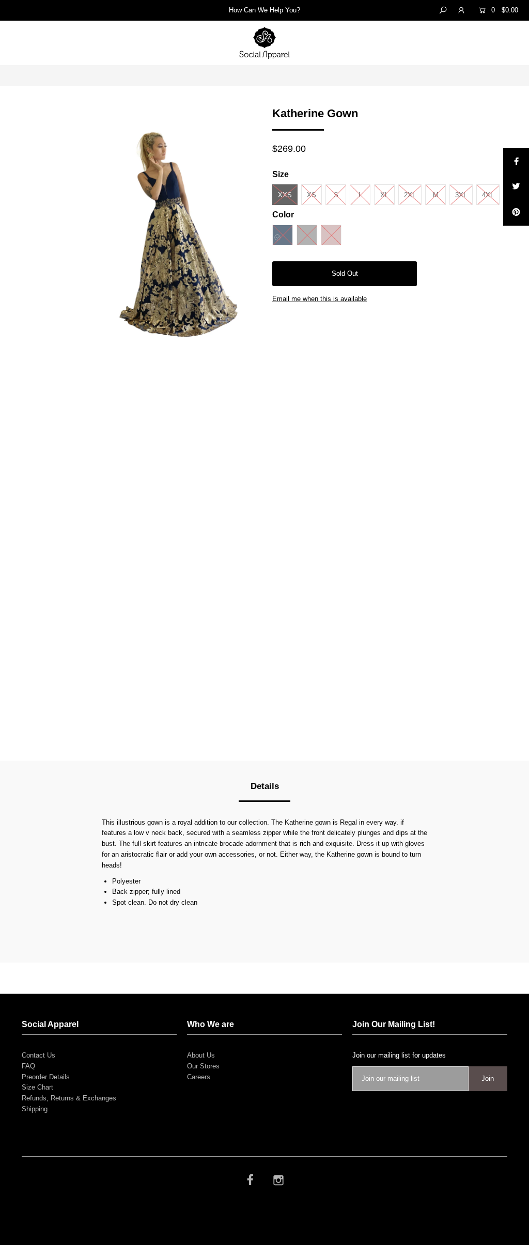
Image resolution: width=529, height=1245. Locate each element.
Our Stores (203, 1066)
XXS (285, 195)
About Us (201, 1055)
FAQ (28, 1066)
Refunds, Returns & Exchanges (69, 1098)
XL (384, 195)
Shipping (35, 1109)
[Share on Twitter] (516, 187)
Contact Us (38, 1055)
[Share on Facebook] (516, 161)
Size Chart (37, 1087)
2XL (410, 195)
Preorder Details (46, 1077)
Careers (198, 1077)
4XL (488, 195)
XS (311, 195)
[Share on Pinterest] (516, 213)
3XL (461, 195)
